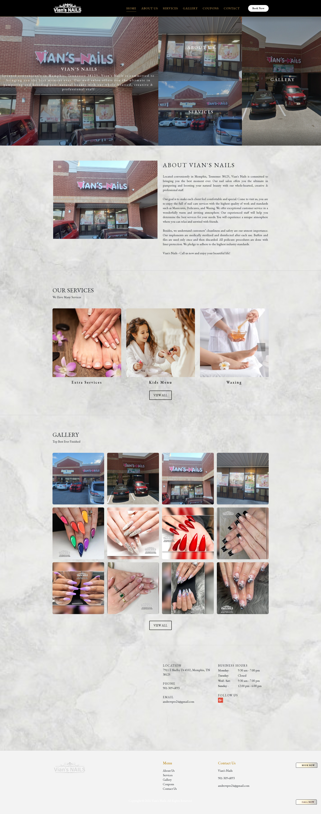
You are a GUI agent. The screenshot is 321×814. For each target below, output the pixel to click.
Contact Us (170, 789)
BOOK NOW (308, 765)
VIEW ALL (160, 395)
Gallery (190, 8)
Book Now (258, 8)
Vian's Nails (225, 771)
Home (131, 8)
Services (170, 8)
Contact (232, 8)
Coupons (211, 8)
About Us (149, 8)
